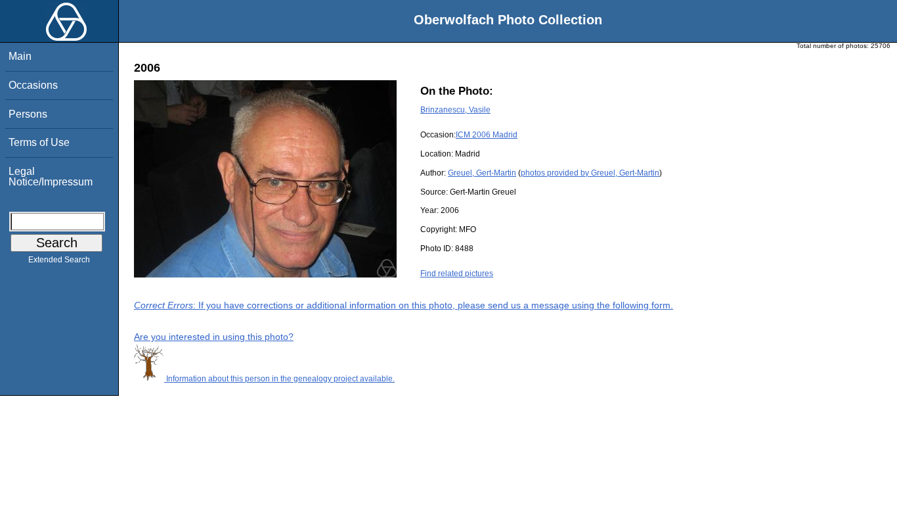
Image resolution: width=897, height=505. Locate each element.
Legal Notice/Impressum (51, 176)
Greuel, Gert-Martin (482, 173)
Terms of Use (39, 142)
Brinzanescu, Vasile (455, 109)
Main (20, 56)
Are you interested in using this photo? (214, 336)
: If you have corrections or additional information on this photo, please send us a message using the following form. (403, 305)
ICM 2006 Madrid (486, 134)
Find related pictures (456, 273)
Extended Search (59, 260)
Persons (28, 114)
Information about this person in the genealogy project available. (279, 378)
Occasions (33, 85)
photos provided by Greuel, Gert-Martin (590, 173)
